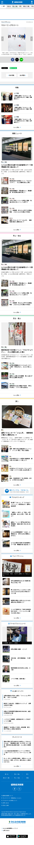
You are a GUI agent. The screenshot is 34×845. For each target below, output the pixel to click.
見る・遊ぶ (15, 6)
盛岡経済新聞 (17, 2)
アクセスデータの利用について (10, 800)
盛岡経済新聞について (8, 795)
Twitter (19, 789)
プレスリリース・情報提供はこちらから (12, 798)
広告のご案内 (6, 805)
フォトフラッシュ (5, 22)
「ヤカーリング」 (21, 52)
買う (21, 6)
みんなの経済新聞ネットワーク (17, 822)
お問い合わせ (6, 803)
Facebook (14, 789)
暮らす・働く (26, 6)
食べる (9, 6)
